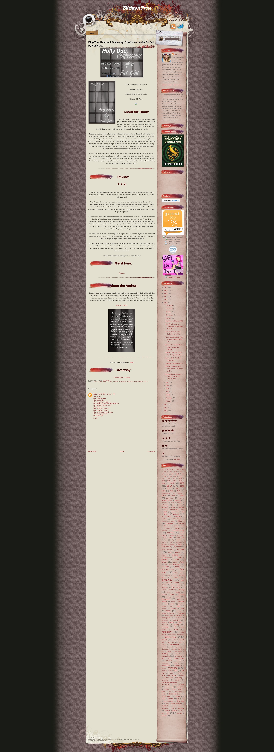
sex (171, 673)
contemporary (178, 530)
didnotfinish (179, 542)
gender (174, 575)
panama (164, 644)
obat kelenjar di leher (100, 410)
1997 (183, 474)
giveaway (116, 381)
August (168, 318)
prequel (178, 653)
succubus (174, 684)
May (167, 388)
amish (172, 502)
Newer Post (92, 451)
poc (163, 651)
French (175, 573)
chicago (171, 521)
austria (165, 509)
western (167, 710)
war (173, 708)
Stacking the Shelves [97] (174, 363)
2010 (180, 481)
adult (182, 495)
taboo (163, 691)
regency (179, 660)
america (178, 500)
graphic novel (172, 582)
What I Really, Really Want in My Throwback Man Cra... (174, 339)
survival (180, 689)
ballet (182, 509)
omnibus (174, 639)
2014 (166, 405)
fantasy (165, 562)
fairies (180, 557)
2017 (166, 296)
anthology (165, 505)
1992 (180, 471)
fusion (163, 575)
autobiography (174, 509)
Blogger (176, 459)
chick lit (180, 521)
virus (174, 706)
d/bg (183, 537)
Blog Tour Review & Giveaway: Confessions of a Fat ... (174, 326)
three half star (174, 694)
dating (172, 540)
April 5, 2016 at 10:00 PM (106, 394)
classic (176, 526)
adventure (169, 498)
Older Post (151, 451)
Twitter (125, 305)
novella (164, 640)
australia (181, 507)
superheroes (180, 687)
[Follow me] (180, 26)
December (169, 306)
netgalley (167, 631)
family (176, 559)
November (169, 309)
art (173, 505)
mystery (176, 625)
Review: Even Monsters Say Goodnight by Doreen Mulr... (173, 376)
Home (92, 33)
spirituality (165, 680)
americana (164, 502)
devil (171, 542)
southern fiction (168, 678)
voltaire (180, 706)
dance (165, 540)
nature (176, 629)
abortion (180, 493)
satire (170, 670)
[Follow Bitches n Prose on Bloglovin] (171, 201)
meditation (164, 613)
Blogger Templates (92, 739)
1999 (170, 476)
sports (177, 680)
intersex (173, 601)
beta (183, 511)
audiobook (165, 507)
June (168, 385)
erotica (177, 552)
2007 (163, 481)
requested (166, 665)
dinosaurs (164, 544)
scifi (175, 670)
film (166, 564)
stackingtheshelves (169, 682)
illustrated (165, 599)
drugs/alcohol (166, 546)
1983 (178, 469)
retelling (177, 665)
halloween (165, 587)
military (178, 618)
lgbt (178, 606)
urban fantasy (176, 703)
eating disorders (167, 549)
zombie (164, 716)
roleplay (164, 668)
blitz (165, 514)
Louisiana (164, 608)
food (177, 567)
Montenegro (165, 620)
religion (176, 663)
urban (167, 703)
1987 (170, 471)
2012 (166, 411)
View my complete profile (172, 85)
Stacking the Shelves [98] (174, 321)
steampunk (165, 685)
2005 (174, 478)
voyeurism (165, 708)
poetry (169, 651)
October (169, 312)
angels (179, 502)
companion (164, 530)
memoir (172, 613)
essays (164, 555)
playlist (180, 649)
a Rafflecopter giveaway (122, 377)
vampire (165, 706)
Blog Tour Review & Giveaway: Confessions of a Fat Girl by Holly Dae (121, 44)
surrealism (166, 689)
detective (164, 542)
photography (165, 649)
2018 (166, 293)
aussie (173, 507)
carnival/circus (176, 519)
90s (174, 493)
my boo (165, 625)
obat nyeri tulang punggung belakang (106, 403)
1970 (168, 469)
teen (170, 691)
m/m (182, 608)
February (169, 398)
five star (165, 567)
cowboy (172, 535)
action (173, 495)
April (167, 391)
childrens (169, 523)
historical (172, 589)
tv (183, 699)
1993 (163, 474)
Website (119, 305)
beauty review (175, 511)
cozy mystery (180, 535)
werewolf (181, 708)
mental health (169, 615)
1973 (173, 469)
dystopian (177, 546)
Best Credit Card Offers (120, 739)
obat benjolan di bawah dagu (103, 412)
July (167, 382)
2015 (95, 381)
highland (164, 589)
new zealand (180, 634)
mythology (165, 627)
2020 (166, 287)
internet (164, 601)
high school (176, 587)
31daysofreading (166, 493)
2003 (163, 478)
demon (179, 540)
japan (172, 604)
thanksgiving (178, 691)
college (177, 528)
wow (181, 710)
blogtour (102, 381)
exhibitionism (166, 557)
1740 (163, 469)
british (169, 516)
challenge (164, 521)
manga (179, 611)
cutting (178, 537)
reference (169, 661)
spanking (179, 678)
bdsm (166, 512)
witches (174, 710)
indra (95, 394)
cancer (164, 519)
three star (166, 696)
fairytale (164, 559)
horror (172, 594)
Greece (164, 585)
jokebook (179, 604)
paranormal (174, 644)
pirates (174, 649)
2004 (168, 478)
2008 (168, 481)
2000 (175, 476)
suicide (181, 685)
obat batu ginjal (98, 400)
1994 (167, 474)
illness (124, 381)
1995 (172, 474)
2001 (180, 476)
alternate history (167, 500)
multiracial (164, 622)
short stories (172, 675)
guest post (175, 585)
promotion (166, 656)
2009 (174, 481)
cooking (170, 533)
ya (168, 713)
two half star (143, 381)
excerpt (175, 555)
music (180, 622)
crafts (164, 537)
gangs (168, 575)
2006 (180, 478)
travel (170, 699)
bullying (178, 516)
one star (171, 642)
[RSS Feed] (173, 26)
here (131, 362)
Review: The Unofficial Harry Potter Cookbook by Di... (174, 369)
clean (182, 526)
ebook (180, 549)
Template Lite (102, 740)
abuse (164, 495)
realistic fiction (179, 658)
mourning (176, 620)
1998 (165, 476)
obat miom (97, 396)
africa (180, 498)
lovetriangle (173, 608)
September (170, 315)
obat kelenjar (97, 407)
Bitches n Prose (137, 8)
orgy (180, 642)
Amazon (122, 273)
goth (182, 580)
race (163, 658)
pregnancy (165, 653)
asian (180, 505)
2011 (163, 483)
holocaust (164, 594)
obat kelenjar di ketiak (100, 408)
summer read (169, 687)
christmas (167, 526)
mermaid (179, 615)
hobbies (169, 592)
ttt (178, 699)
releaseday (165, 663)
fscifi (181, 572)
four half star (168, 570)
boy (163, 516)
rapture (169, 658)
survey (174, 689)
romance (173, 668)
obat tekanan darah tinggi (102, 405)
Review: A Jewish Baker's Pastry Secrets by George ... (173, 347)
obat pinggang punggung (101, 402)
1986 (165, 471)
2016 (166, 300)
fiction (109, 381)
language (164, 606)
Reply (95, 418)
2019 (166, 290)
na (175, 627)
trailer (163, 699)
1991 (175, 471)
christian (181, 523)
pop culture (178, 651)
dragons (172, 544)
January (169, 401)
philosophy (179, 647)
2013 (166, 408)
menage (181, 613)
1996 (177, 474)
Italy (166, 604)
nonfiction (170, 637)
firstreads (176, 564)
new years (172, 634)
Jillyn (176, 54)
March (168, 395)
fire (170, 564)
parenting (164, 647)
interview (181, 601)
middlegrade (166, 618)
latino (171, 606)
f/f (173, 557)
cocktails (167, 528)
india (178, 599)
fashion (175, 562)
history (181, 589)
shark (180, 673)
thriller (178, 696)
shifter (163, 675)
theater (164, 694)
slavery (182, 675)
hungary (169, 597)
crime (170, 537)
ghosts (176, 577)
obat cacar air (98, 415)
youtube (179, 713)
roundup (164, 670)
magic (168, 611)
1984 (183, 469)
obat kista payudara (100, 414)
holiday (177, 592)
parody (171, 647)
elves (170, 552)
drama (180, 544)
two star (180, 701)
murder (171, 622)
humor (181, 594)
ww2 (163, 713)
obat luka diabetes (99, 398)
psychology (132, 381)
